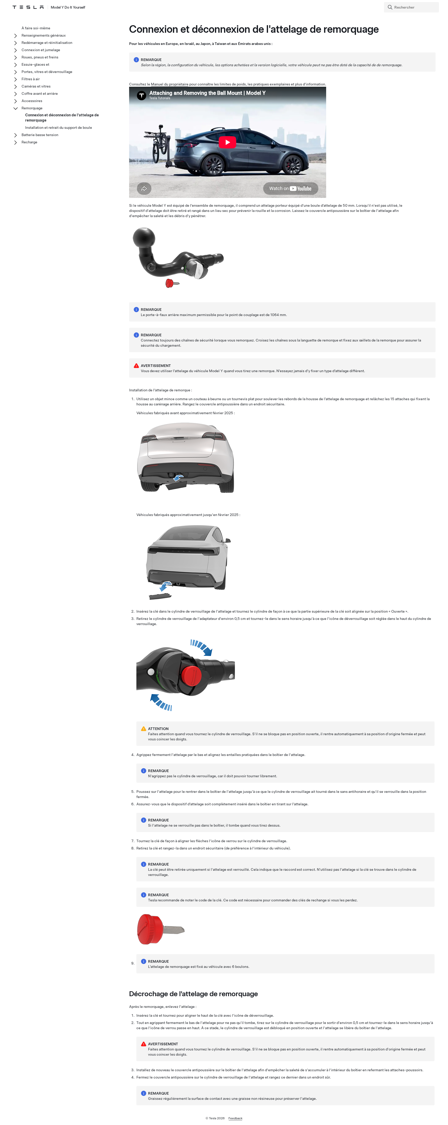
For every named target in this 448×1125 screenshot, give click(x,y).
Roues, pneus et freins (40, 57)
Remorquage (32, 108)
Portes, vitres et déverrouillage (47, 72)
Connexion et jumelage (41, 50)
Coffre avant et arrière (40, 93)
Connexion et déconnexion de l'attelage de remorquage (62, 117)
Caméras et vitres (36, 86)
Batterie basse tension (40, 135)
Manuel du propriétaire (169, 84)
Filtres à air (31, 79)
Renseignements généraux (44, 35)
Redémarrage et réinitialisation (47, 43)
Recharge (29, 142)
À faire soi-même (36, 28)
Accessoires (32, 101)
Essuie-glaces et (35, 64)
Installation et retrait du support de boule (58, 127)
